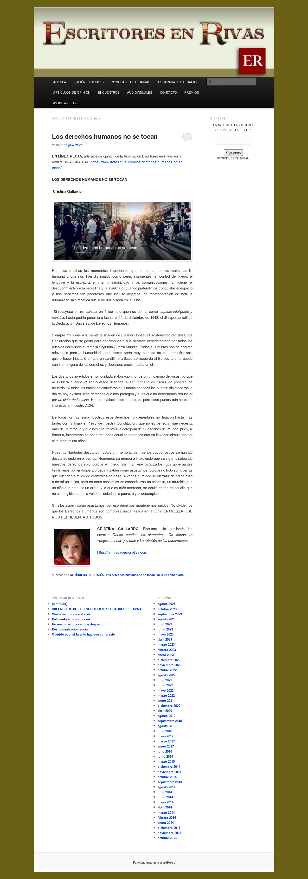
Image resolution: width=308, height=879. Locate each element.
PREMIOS (191, 92)
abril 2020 (165, 710)
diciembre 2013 (169, 827)
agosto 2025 (166, 603)
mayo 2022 (165, 690)
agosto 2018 (166, 725)
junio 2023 (165, 629)
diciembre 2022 (169, 659)
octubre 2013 (167, 837)
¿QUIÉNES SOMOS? (89, 82)
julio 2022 (165, 680)
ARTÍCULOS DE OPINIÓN (71, 92)
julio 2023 (165, 624)
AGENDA (59, 82)
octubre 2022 (167, 670)
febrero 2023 (167, 649)
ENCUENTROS (109, 92)
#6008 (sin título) (65, 103)
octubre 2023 (167, 609)
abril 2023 (165, 639)
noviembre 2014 (169, 771)
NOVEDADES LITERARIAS (131, 82)
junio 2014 (165, 797)
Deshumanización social (70, 629)
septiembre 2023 (170, 614)
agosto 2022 (166, 675)
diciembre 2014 (169, 766)
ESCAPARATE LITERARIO (177, 82)
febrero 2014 (167, 817)
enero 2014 (166, 822)
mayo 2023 (165, 634)
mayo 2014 (165, 802)
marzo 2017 (166, 741)
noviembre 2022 (169, 665)
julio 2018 (165, 731)
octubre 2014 (167, 776)
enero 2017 (166, 746)
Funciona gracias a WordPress (154, 862)
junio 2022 (165, 685)
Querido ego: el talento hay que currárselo (83, 634)
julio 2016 (165, 751)
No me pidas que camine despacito (78, 624)
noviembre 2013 (169, 832)
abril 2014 (165, 807)
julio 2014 (165, 792)
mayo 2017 (165, 736)
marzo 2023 (166, 644)
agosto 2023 (166, 619)
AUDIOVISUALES (139, 92)
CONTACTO (168, 92)
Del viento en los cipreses (71, 619)
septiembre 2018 (170, 720)
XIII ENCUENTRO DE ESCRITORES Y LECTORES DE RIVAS (96, 609)
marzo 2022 (166, 695)
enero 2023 (166, 654)
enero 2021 (166, 700)
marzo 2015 (166, 761)
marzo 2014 (166, 812)
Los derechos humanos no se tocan (105, 136)
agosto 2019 (166, 715)
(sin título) (59, 603)
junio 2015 (165, 756)
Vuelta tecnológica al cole (71, 614)
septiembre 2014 (170, 782)
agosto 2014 (166, 787)
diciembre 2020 (169, 705)
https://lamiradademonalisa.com (122, 552)
